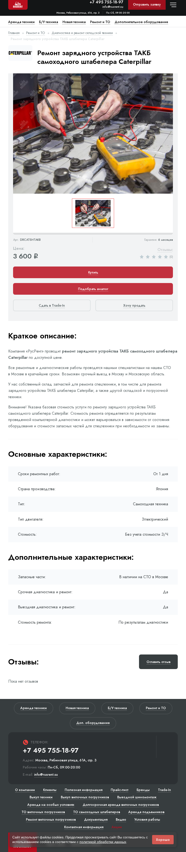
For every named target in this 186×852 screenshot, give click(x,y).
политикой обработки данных (102, 842)
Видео (121, 819)
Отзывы (164, 249)
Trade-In (164, 789)
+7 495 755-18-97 (106, 2)
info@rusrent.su (112, 7)
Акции (117, 827)
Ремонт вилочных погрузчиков (51, 819)
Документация (96, 819)
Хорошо (163, 839)
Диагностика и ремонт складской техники (82, 32)
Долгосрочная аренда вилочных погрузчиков (121, 804)
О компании (25, 789)
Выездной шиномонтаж (136, 797)
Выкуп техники (41, 797)
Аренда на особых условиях (50, 804)
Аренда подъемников (146, 811)
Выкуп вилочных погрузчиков (85, 797)
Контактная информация (83, 827)
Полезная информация (83, 789)
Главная (14, 32)
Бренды (143, 789)
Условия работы (147, 819)
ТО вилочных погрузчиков (43, 811)
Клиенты (49, 789)
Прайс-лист (119, 789)
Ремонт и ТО (35, 32)
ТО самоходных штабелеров (96, 811)
